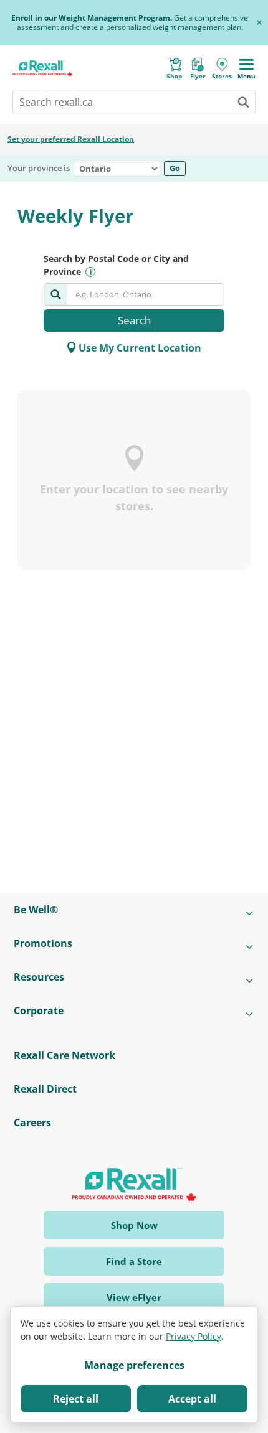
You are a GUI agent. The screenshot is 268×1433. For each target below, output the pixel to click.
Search (134, 320)
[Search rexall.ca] (243, 102)
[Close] (259, 22)
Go (175, 168)
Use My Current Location (140, 348)
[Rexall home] (42, 68)
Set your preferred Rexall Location (70, 139)
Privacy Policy (193, 1336)
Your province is (38, 169)
